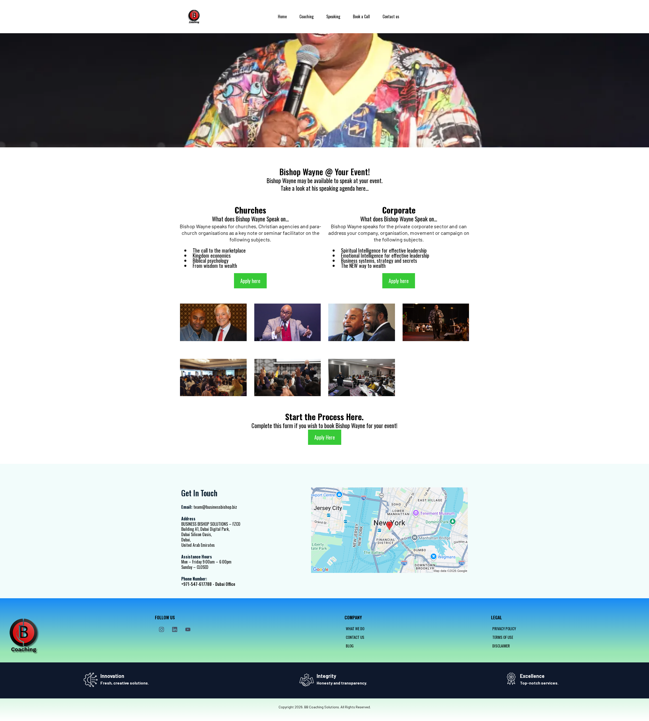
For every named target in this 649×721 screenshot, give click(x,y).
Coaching (306, 16)
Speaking (333, 16)
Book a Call (361, 16)
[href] (389, 530)
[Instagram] (161, 629)
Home (282, 16)
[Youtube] (187, 629)
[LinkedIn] (174, 629)
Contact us (391, 16)
